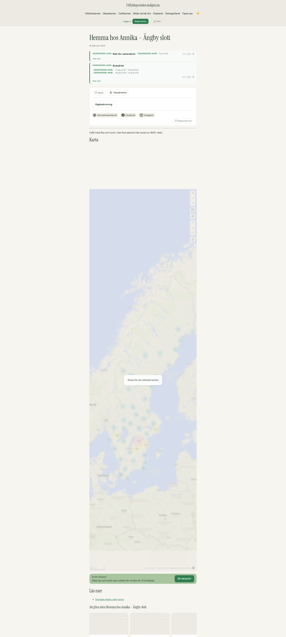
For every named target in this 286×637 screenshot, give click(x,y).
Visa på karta (119, 92)
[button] (143, 380)
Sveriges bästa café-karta (109, 599)
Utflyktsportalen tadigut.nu (143, 5)
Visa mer (96, 58)
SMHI (189, 54)
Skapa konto (140, 21)
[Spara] (124, 616)
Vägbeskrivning (103, 104)
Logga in (127, 21)
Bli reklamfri (184, 578)
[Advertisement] (143, 166)
